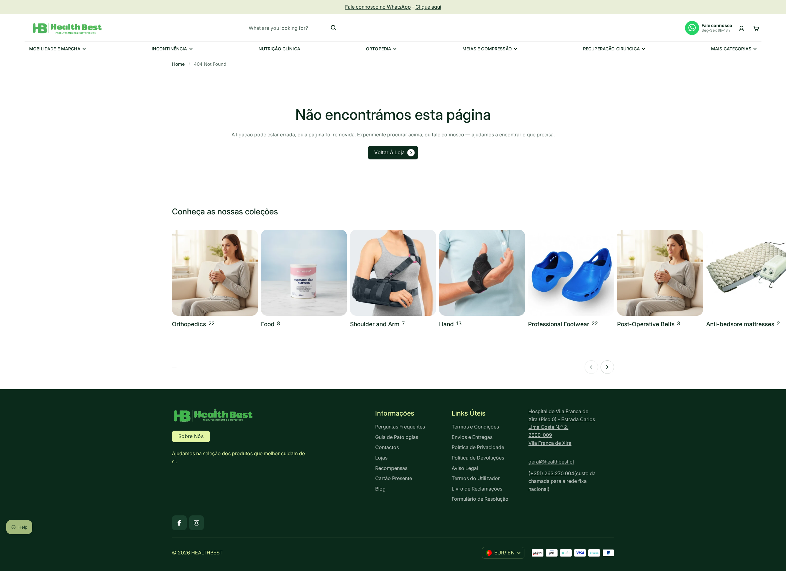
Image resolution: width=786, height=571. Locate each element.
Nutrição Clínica (279, 48)
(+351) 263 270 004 (551, 473)
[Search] (333, 27)
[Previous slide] (591, 367)
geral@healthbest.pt (551, 462)
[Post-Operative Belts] (660, 279)
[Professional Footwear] (571, 279)
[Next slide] (607, 367)
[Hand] (482, 279)
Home (178, 64)
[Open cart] (756, 27)
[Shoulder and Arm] (393, 279)
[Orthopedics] (215, 279)
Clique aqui (428, 7)
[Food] (304, 279)
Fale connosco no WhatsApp (378, 7)
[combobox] (292, 27)
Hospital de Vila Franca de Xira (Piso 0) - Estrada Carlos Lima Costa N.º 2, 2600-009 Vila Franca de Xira (561, 427)
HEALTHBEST (207, 552)
